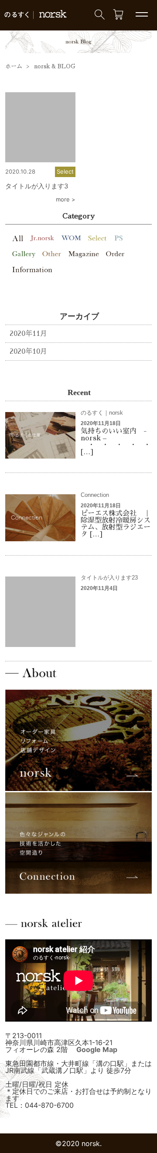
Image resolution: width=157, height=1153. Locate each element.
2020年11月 (28, 333)
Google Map (96, 1049)
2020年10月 (28, 351)
